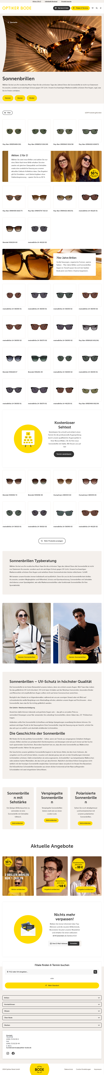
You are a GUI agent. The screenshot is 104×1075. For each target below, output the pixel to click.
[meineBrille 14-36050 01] (13, 390)
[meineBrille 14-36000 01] (13, 295)
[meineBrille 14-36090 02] (64, 326)
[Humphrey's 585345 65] (90, 481)
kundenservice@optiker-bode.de (18, 1048)
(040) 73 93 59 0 (12, 1039)
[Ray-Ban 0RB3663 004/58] (64, 130)
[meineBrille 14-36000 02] (64, 358)
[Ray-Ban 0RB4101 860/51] (64, 197)
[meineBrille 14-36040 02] (90, 295)
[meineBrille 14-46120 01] (90, 197)
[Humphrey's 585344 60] (64, 481)
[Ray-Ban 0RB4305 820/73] (13, 197)
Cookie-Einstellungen (83, 1069)
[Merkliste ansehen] (92, 8)
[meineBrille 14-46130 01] (64, 390)
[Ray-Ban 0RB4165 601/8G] (90, 326)
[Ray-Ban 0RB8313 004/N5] (39, 130)
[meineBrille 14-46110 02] (39, 228)
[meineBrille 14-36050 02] (13, 326)
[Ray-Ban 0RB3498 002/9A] (90, 390)
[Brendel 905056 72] (13, 481)
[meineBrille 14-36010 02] (39, 513)
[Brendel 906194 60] (13, 228)
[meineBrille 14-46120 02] (90, 513)
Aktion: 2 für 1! (37, 1)
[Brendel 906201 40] (39, 358)
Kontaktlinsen (9, 1004)
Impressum (98, 1069)
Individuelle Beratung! (51, 1)
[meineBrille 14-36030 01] (39, 295)
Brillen (6, 998)
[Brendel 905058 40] (39, 481)
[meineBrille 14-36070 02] (39, 326)
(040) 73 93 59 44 (13, 1044)
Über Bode (8, 1018)
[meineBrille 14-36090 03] (64, 513)
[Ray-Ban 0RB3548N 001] (13, 130)
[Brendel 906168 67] (13, 358)
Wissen (7, 1011)
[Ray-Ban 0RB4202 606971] (90, 130)
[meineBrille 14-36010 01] (13, 513)
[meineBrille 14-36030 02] (64, 295)
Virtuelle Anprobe (66, 1)
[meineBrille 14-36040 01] (90, 358)
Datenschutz (68, 1069)
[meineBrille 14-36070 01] (39, 390)
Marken (7, 1025)
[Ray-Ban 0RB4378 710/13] (39, 197)
